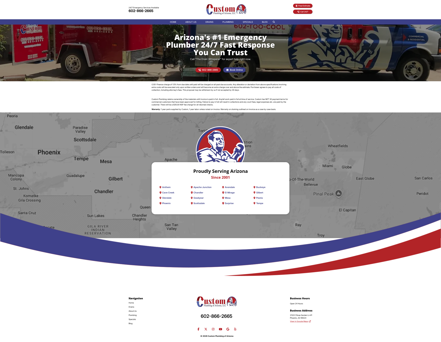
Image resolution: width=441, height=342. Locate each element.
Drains (209, 22)
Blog (265, 22)
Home (173, 22)
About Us (190, 22)
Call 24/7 (304, 12)
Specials (248, 22)
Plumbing (228, 22)
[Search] (274, 22)
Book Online (236, 70)
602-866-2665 (141, 11)
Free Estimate (304, 6)
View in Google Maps (299, 321)
